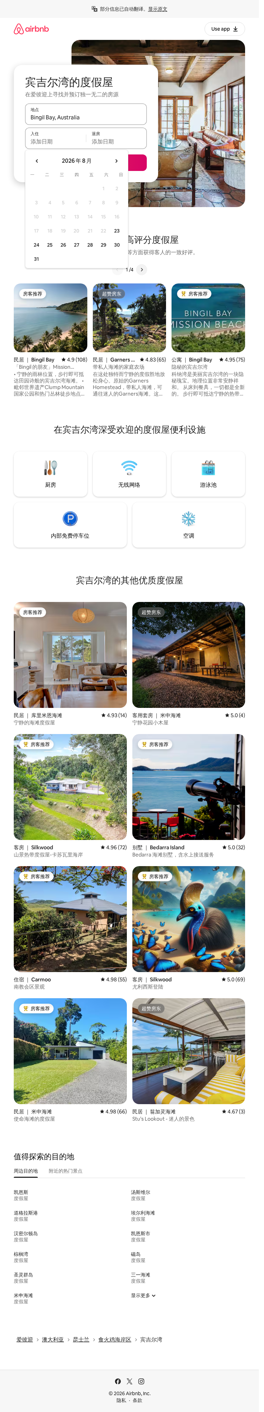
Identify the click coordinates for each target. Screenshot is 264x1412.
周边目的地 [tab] (26, 1171)
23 (117, 231)
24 (36, 245)
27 (76, 245)
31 (36, 259)
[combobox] (86, 117)
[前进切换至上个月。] (37, 161)
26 (63, 245)
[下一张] (141, 269)
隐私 (121, 1400)
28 (90, 245)
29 (103, 245)
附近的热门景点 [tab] (65, 1171)
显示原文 (157, 9)
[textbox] (55, 141)
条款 (137, 1400)
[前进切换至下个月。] (116, 161)
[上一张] (117, 269)
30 (117, 245)
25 (50, 245)
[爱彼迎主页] (31, 29)
